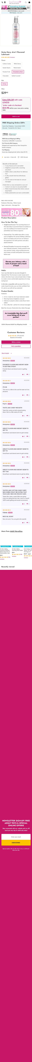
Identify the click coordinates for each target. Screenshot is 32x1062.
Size (2, 80)
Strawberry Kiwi (18, 71)
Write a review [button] (16, 342)
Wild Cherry (17, 63)
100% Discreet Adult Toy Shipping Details (14, 324)
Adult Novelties (16, 531)
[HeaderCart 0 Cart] (29, 2)
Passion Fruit (6, 71)
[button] (23, 374)
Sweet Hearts (6, 67)
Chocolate (6, 76)
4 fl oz (4, 84)
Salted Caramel (16, 76)
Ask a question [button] (16, 346)
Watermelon (17, 67)
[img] (7, 358)
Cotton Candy (7, 63)
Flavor (3, 60)
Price (2, 89)
